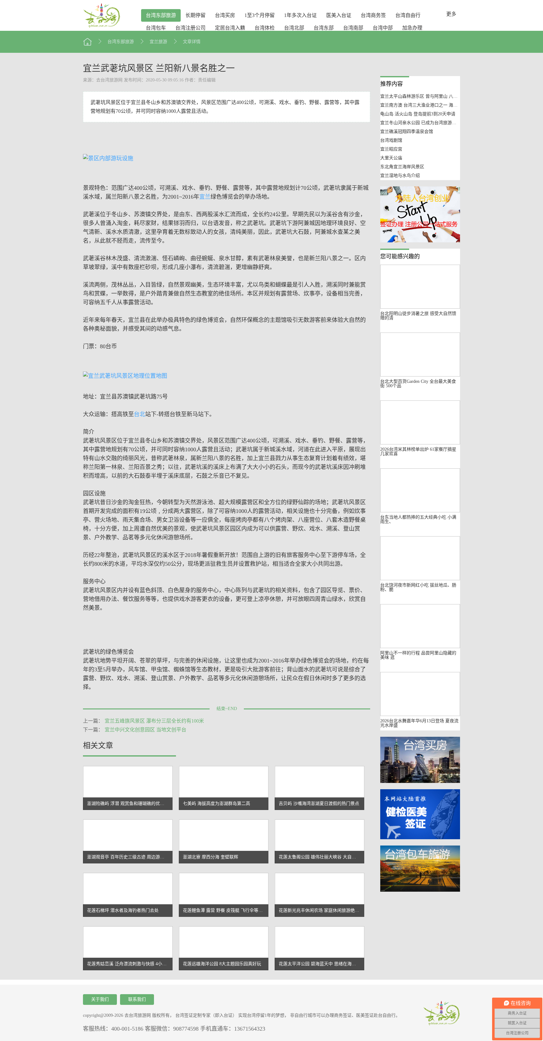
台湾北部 (294, 27)
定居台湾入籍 (230, 27)
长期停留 (195, 15)
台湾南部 (353, 27)
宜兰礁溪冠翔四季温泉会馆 (406, 131)
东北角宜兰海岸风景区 (402, 166)
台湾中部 (383, 27)
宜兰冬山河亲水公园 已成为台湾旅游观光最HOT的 (429, 122)
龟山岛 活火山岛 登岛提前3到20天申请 (417, 114)
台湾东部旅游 (161, 15)
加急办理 (412, 27)
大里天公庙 (391, 158)
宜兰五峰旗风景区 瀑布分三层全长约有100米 (154, 721)
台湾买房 (225, 15)
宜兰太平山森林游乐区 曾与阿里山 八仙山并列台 (427, 96)
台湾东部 (324, 27)
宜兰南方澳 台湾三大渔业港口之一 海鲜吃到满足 (427, 105)
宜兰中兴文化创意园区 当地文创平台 (145, 729)
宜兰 (205, 197)
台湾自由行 (407, 15)
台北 (139, 414)
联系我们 (137, 999)
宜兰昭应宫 (391, 149)
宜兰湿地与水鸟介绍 (400, 175)
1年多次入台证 (300, 15)
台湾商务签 (373, 15)
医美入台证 (338, 15)
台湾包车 (156, 27)
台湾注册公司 (190, 27)
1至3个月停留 (259, 15)
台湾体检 (265, 27)
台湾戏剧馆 (391, 140)
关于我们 (100, 999)
